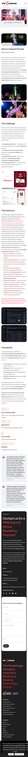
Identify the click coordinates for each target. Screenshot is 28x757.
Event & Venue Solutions (9, 704)
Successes (9, 22)
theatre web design (20, 235)
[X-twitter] (6, 593)
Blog (4, 728)
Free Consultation (7, 737)
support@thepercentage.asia (10, 580)
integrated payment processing (9, 229)
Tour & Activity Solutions (9, 708)
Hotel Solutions (6, 702)
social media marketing (10, 233)
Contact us (5, 732)
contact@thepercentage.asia (10, 578)
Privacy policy (19, 754)
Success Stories (7, 724)
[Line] (16, 593)
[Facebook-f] (3, 593)
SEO (2, 235)
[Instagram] (9, 593)
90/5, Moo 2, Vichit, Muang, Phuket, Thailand (14, 587)
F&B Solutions (6, 710)
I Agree (11, 754)
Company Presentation (8, 735)
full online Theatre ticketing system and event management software (12, 223)
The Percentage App (8, 714)
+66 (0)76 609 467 (7, 571)
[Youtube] (13, 593)
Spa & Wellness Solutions (9, 712)
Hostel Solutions (7, 706)
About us (5, 722)
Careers (5, 730)
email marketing (9, 235)
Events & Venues (7, 44)
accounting (20, 233)
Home (5, 22)
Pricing (4, 726)
